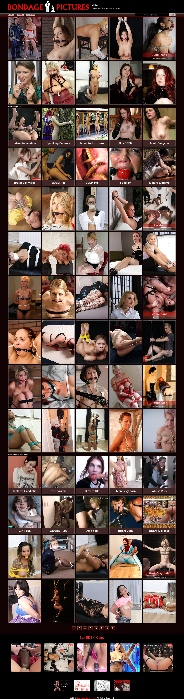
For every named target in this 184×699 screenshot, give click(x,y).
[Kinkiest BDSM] (122, 685)
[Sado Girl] (62, 685)
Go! (172, 15)
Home (11, 15)
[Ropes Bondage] (102, 685)
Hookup (31, 15)
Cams (20, 15)
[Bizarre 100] (82, 685)
